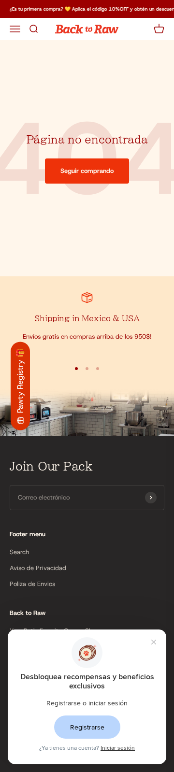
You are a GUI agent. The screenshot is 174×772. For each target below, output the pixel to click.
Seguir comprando (87, 171)
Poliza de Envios (32, 584)
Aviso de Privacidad (38, 568)
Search (19, 552)
